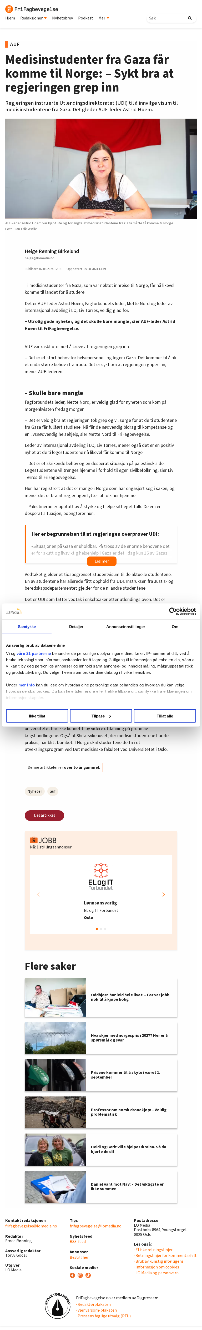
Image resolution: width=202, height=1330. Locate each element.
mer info (26, 685)
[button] (163, 894)
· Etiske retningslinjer (153, 1250)
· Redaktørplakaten (93, 1304)
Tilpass (98, 716)
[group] (101, 894)
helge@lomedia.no (39, 258)
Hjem (10, 18)
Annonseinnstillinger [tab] (125, 626)
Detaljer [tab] (76, 626)
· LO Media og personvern (156, 1273)
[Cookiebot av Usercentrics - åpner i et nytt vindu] (173, 611)
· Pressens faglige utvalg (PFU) (103, 1316)
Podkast (85, 18)
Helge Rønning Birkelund (52, 251)
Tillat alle (165, 716)
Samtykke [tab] (27, 626)
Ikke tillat (37, 716)
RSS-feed (78, 1242)
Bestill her (79, 1257)
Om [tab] (175, 626)
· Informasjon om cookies (156, 1267)
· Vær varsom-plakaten (96, 1310)
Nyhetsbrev (62, 18)
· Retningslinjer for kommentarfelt (165, 1255)
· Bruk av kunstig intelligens (159, 1261)
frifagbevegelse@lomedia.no (31, 1226)
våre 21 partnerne (34, 653)
